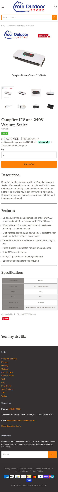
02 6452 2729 (14, 409)
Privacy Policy (10, 469)
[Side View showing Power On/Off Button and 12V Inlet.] (36, 106)
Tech (3, 379)
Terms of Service (43, 469)
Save (6, 319)
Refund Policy (26, 469)
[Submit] (54, 17)
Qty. (3, 150)
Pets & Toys (6, 386)
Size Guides (38, 471)
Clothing (4, 369)
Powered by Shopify (39, 485)
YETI (3, 392)
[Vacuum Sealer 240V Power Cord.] (7, 106)
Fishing (4, 362)
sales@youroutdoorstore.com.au (21, 420)
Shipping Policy (21, 471)
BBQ (3, 382)
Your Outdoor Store (24, 485)
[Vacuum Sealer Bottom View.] (50, 92)
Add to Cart (29, 164)
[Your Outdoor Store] (29, 6)
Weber (4, 396)
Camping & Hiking (9, 359)
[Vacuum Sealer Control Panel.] (36, 92)
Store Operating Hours (11, 426)
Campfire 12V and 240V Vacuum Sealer (21, 26)
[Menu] (6, 6)
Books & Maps (7, 376)
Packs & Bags (7, 372)
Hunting (4, 365)
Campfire (5, 129)
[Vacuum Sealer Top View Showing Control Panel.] (22, 92)
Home (3, 26)
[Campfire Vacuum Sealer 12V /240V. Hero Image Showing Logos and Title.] (7, 92)
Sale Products (7, 389)
